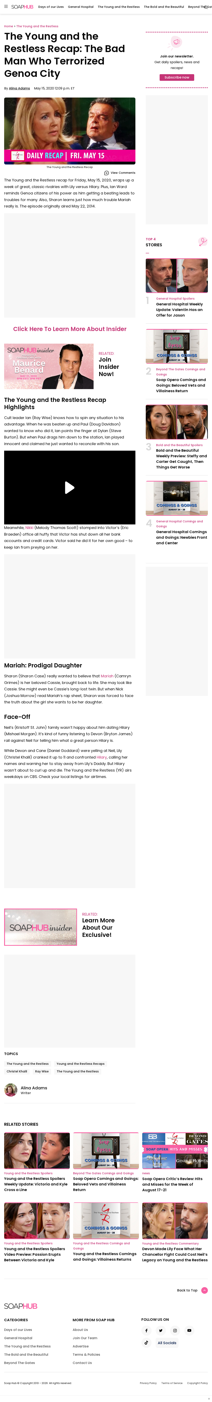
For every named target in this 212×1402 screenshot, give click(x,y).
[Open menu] (6, 6)
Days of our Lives (51, 7)
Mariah (107, 676)
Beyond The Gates (19, 1362)
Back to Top (187, 1290)
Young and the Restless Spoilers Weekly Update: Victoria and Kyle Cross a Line (35, 1184)
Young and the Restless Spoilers (28, 1173)
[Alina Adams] (12, 1090)
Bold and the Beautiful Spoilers (179, 445)
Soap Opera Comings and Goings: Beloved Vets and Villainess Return (181, 385)
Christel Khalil (17, 1071)
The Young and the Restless (119, 7)
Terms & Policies (86, 1354)
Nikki (29, 527)
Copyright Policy (197, 1383)
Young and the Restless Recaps (81, 1064)
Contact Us (82, 1362)
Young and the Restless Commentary (170, 1243)
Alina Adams (19, 88)
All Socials (167, 1342)
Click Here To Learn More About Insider (69, 329)
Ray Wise (42, 1071)
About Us (80, 1329)
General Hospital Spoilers (175, 299)
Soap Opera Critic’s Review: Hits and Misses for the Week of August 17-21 (172, 1184)
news (146, 1173)
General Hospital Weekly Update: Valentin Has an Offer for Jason (179, 309)
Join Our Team (85, 1338)
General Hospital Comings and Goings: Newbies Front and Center (181, 537)
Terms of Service (172, 1383)
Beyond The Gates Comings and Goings (103, 1173)
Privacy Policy (148, 1383)
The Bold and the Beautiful (164, 7)
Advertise (81, 1346)
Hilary (102, 757)
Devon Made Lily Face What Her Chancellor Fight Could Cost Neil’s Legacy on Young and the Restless (175, 1254)
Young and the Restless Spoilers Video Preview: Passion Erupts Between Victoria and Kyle (34, 1254)
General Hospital (81, 7)
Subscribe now (177, 77)
